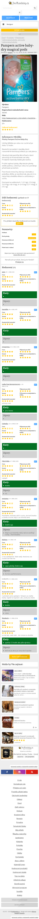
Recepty (19, 818)
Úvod (4, 38)
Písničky (19, 849)
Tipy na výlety (19, 876)
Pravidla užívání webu (19, 792)
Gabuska (5, 424)
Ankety (19, 895)
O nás (19, 780)
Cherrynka (5, 461)
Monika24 (5, 618)
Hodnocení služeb (19, 872)
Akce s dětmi (19, 861)
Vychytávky (19, 857)
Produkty (10, 38)
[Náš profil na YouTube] (32, 772)
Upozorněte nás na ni (19, 255)
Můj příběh (19, 830)
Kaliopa (4, 540)
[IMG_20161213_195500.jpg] (19, 78)
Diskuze (19, 811)
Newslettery (19, 905)
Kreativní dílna (19, 815)
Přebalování (19, 38)
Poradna (19, 822)
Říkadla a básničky (19, 834)
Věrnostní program (19, 887)
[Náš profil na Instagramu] (20, 772)
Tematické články (19, 826)
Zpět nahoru (19, 807)
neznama (5, 498)
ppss (3, 272)
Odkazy (19, 799)
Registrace (10, 18)
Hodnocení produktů (19, 868)
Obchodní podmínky (19, 795)
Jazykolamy (19, 838)
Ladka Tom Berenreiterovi (11, 384)
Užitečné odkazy (20, 880)
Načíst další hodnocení (19, 657)
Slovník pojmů (19, 884)
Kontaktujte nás (20, 784)
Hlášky (19, 853)
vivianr (10, 52)
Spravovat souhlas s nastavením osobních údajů (25, 917)
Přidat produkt (20, 30)
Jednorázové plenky (9, 42)
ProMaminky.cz (15, 911)
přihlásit (19, 223)
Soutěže (19, 891)
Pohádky (19, 845)
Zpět (19, 34)
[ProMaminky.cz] (19, 3)
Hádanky (19, 841)
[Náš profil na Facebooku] (7, 772)
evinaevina (6, 347)
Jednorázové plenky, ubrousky (13, 40)
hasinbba (5, 309)
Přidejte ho (19, 262)
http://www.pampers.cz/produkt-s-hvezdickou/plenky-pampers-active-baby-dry (19, 118)
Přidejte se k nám (19, 788)
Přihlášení (28, 18)
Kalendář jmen (19, 864)
